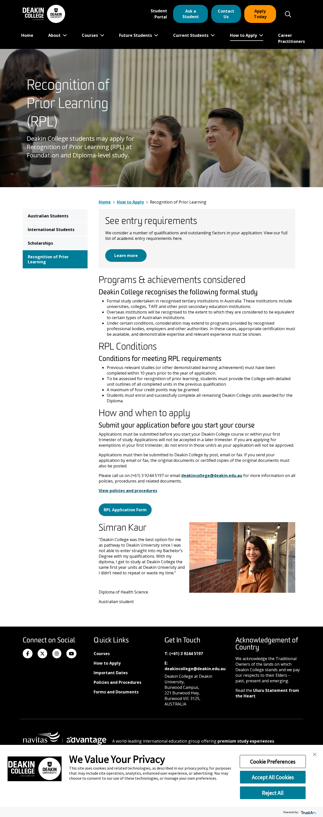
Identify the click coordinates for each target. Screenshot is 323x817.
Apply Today (260, 13)
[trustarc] (308, 812)
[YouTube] (71, 654)
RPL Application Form (125, 510)
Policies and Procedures (117, 682)
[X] (42, 654)
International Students (51, 229)
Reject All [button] (273, 792)
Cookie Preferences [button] (272, 761)
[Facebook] (28, 654)
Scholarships (40, 243)
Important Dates (111, 672)
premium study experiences (246, 741)
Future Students (136, 35)
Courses (90, 35)
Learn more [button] (126, 255)
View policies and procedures (128, 490)
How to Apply (244, 35)
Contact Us (226, 13)
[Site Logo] (44, 14)
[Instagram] (56, 654)
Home (27, 35)
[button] (315, 754)
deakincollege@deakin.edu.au (211, 475)
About (55, 35)
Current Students (191, 35)
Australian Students (48, 216)
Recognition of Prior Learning (48, 259)
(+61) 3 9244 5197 (186, 653)
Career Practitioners (291, 38)
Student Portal (159, 14)
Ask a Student (190, 13)
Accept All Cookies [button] (273, 777)
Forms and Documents (116, 692)
